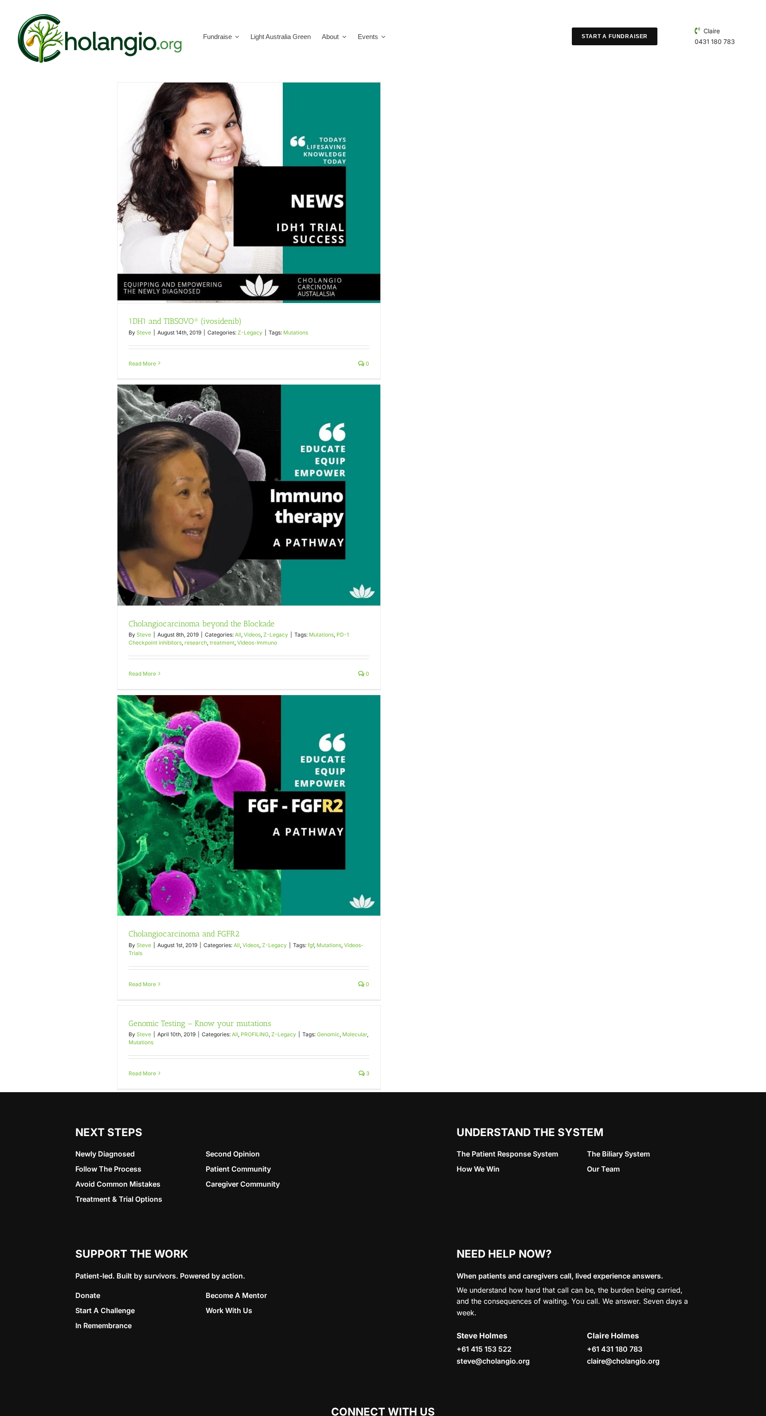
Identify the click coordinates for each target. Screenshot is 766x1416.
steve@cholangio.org (493, 1361)
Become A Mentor (236, 1295)
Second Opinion (233, 1153)
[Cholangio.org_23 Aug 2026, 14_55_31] (99, 12)
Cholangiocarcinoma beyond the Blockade (201, 624)
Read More (142, 363)
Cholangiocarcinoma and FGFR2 (184, 934)
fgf (311, 945)
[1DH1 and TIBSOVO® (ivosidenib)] (248, 193)
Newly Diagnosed (105, 1153)
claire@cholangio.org (623, 1361)
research (195, 642)
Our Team (603, 1168)
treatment (222, 642)
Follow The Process (108, 1168)
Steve (144, 332)
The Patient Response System (507, 1153)
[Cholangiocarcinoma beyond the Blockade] (248, 495)
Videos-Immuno (257, 642)
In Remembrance (103, 1325)
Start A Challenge (105, 1310)
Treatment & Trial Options (118, 1199)
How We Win (478, 1168)
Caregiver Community (243, 1184)
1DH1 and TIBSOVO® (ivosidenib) (185, 321)
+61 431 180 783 (614, 1349)
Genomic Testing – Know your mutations (200, 1023)
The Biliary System (618, 1153)
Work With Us (229, 1310)
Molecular (354, 1034)
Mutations (295, 332)
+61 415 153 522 (484, 1349)
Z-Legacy (250, 332)
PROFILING (255, 1034)
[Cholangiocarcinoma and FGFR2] (248, 805)
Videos (252, 634)
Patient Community (238, 1168)
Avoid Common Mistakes (117, 1184)
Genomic (328, 1034)
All (238, 634)
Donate (87, 1295)
